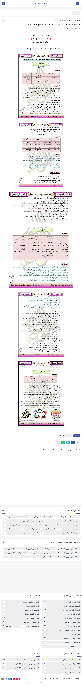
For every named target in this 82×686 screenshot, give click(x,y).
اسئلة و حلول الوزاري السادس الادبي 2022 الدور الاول (22, 553)
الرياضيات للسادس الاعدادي (62, 622)
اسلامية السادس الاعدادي (62, 606)
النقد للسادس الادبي (62, 634)
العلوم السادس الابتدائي (62, 668)
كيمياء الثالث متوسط (11, 626)
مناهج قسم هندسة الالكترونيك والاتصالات (24, 521)
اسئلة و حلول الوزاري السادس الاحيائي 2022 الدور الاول (61, 553)
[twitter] (9, 679)
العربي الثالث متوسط (21, 614)
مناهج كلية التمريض (48, 529)
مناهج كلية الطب (11, 529)
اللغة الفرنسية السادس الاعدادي (62, 630)
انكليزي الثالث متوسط (21, 618)
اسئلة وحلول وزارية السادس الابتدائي (21, 664)
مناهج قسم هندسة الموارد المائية (17, 525)
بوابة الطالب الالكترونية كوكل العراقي (55, 678)
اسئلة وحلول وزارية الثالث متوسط (21, 660)
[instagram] (15, 679)
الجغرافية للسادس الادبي (62, 618)
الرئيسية (75, 20)
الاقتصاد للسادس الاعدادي (62, 610)
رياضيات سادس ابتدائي (62, 672)
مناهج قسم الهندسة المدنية (15, 517)
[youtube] (19, 679)
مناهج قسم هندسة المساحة (43, 525)
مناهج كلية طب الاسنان (22, 533)
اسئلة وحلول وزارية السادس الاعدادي (21, 668)
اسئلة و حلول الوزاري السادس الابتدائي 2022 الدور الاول (22, 549)
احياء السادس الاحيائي (62, 602)
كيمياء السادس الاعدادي (62, 646)
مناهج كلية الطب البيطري (61, 533)
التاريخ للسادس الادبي (62, 614)
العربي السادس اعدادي (62, 626)
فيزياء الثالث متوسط (31, 626)
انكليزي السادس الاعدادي (62, 638)
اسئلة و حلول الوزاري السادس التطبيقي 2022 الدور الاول (60, 557)
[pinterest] (12, 679)
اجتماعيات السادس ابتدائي (62, 660)
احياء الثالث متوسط (21, 606)
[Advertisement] (41, 578)
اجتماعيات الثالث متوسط (61, 20)
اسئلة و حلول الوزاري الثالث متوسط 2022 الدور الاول (62, 549)
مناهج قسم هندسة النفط (69, 529)
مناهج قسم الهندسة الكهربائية (67, 517)
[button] (73, 442)
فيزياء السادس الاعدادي (62, 642)
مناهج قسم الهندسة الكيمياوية (41, 517)
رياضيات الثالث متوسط (21, 622)
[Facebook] (3, 679)
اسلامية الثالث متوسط (21, 610)
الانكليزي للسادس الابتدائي (62, 664)
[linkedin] (6, 679)
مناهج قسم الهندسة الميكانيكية (63, 521)
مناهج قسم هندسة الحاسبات (68, 525)
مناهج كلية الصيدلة (29, 529)
